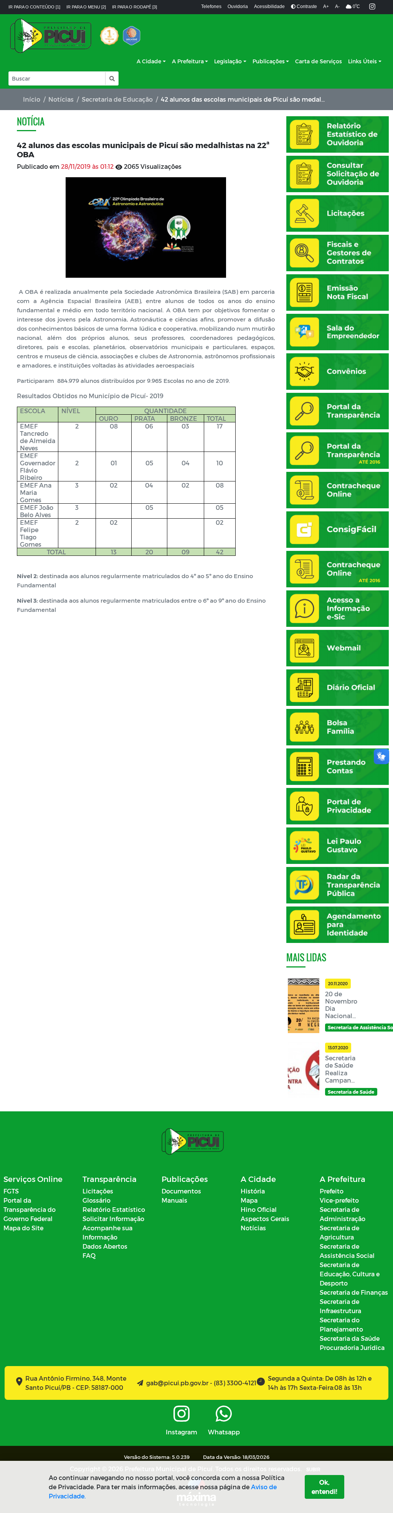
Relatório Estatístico (114, 1209)
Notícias (61, 99)
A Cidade (149, 61)
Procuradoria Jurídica (352, 1347)
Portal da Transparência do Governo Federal (29, 1209)
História (253, 1191)
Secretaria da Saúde (350, 1338)
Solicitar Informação (113, 1218)
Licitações (98, 1191)
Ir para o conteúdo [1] (34, 7)
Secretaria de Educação (117, 99)
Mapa (249, 1200)
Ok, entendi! (324, 1486)
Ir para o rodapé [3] (134, 7)
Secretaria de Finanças (354, 1292)
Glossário (97, 1200)
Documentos (181, 1191)
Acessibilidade (269, 6)
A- (337, 6)
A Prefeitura (188, 61)
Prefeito (331, 1191)
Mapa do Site (23, 1227)
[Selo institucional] (109, 35)
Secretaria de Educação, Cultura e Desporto (350, 1274)
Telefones (211, 6)
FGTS (11, 1191)
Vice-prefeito (339, 1200)
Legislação (228, 61)
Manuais (174, 1200)
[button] (111, 78)
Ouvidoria (238, 6)
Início (31, 99)
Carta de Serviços (318, 61)
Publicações (269, 61)
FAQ (89, 1255)
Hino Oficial (259, 1209)
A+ (326, 6)
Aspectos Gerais (265, 1218)
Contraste (306, 6)
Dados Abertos (105, 1246)
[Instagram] (372, 7)
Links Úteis (362, 61)
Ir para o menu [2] (86, 7)
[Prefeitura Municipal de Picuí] (51, 35)
